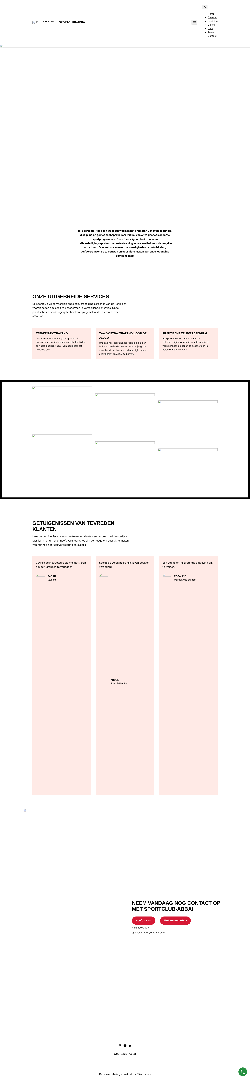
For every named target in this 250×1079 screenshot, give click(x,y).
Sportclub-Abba (72, 22)
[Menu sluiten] (205, 7)
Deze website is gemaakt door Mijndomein (125, 1074)
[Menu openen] (194, 22)
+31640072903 (140, 927)
